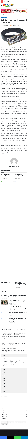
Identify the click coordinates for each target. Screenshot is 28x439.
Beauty (3, 401)
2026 (3, 356)
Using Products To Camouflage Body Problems (19, 176)
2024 (3, 373)
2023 (3, 375)
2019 (3, 386)
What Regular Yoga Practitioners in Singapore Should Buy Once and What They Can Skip (14, 296)
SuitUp (24, 422)
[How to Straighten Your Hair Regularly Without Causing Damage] (4, 308)
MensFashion (11, 422)
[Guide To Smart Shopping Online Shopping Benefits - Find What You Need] (8, 5)
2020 (3, 384)
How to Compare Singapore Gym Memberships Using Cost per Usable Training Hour (17, 302)
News (3, 412)
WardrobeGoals (4, 424)
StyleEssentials (18, 422)
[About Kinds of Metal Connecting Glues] (7, 230)
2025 (3, 370)
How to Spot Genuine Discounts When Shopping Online (13, 350)
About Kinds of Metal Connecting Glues (6, 281)
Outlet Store (4, 416)
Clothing (3, 404)
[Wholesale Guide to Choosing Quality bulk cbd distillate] (4, 314)
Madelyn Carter (5, 25)
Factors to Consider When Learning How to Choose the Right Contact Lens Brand (17, 320)
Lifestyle (3, 410)
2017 (3, 392)
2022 (3, 378)
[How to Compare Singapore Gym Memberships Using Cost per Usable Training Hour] (4, 302)
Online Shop (4, 414)
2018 (3, 389)
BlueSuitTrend (4, 422)
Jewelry (3, 408)
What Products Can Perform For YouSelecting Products (7, 176)
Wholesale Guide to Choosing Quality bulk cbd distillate (13, 340)
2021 (3, 381)
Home (3, 14)
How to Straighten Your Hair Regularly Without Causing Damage (17, 307)
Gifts (3, 406)
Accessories (7, 14)
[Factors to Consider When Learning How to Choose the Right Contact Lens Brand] (4, 320)
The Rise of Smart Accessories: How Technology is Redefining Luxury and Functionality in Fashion (21, 283)
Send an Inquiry (14, 434)
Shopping (4, 418)
